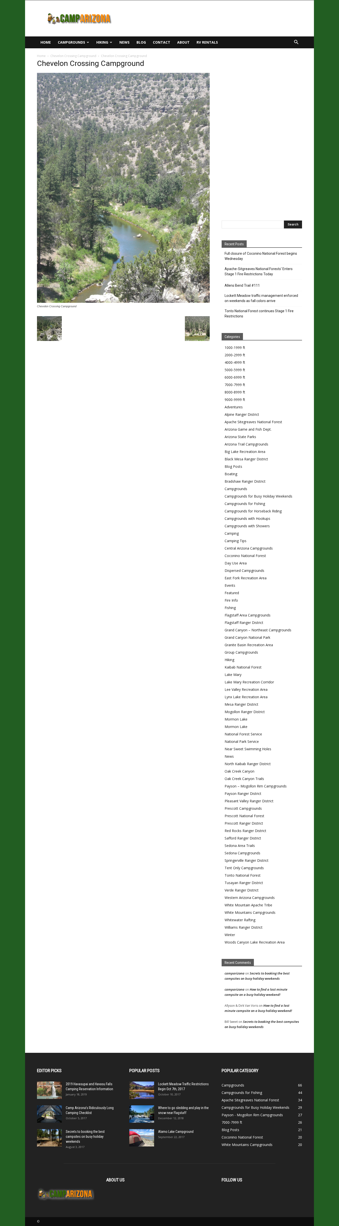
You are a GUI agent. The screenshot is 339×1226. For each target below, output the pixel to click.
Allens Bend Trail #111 (242, 285)
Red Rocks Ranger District (245, 830)
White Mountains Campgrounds (250, 912)
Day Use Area (236, 563)
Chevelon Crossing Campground (73, 56)
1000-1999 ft (235, 347)
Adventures (234, 407)
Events (230, 585)
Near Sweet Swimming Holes (248, 749)
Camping (232, 533)
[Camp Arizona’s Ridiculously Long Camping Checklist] (49, 1114)
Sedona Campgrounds (242, 853)
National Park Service (242, 741)
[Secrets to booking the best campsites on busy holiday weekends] (49, 1137)
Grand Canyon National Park (247, 637)
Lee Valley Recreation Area (246, 689)
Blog (141, 42)
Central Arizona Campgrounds (249, 548)
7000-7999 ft (235, 384)
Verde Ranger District (242, 890)
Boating (231, 474)
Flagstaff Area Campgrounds (248, 615)
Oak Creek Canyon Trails (244, 778)
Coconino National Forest (245, 555)
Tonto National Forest (243, 875)
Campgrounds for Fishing (245, 503)
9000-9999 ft (235, 399)
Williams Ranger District (244, 927)
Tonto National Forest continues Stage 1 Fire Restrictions (259, 313)
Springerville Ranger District (247, 860)
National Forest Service (243, 734)
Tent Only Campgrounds (244, 867)
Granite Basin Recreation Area (249, 644)
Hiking (102, 42)
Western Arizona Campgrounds (250, 897)
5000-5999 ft (235, 369)
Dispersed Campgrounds (244, 570)
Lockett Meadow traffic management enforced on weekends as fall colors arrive (261, 298)
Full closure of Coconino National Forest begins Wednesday (261, 256)
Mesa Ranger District (241, 704)
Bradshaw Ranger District (245, 481)
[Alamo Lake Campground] (141, 1137)
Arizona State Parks (240, 436)
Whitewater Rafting (240, 920)
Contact (161, 42)
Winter (230, 934)
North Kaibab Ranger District (248, 763)
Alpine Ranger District (242, 414)
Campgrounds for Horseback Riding (253, 511)
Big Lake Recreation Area (245, 451)
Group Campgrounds (241, 652)
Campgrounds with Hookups (247, 518)
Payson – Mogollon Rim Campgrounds (256, 786)
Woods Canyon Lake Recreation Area (255, 942)
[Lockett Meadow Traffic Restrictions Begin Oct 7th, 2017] (141, 1090)
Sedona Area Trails (240, 845)
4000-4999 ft (235, 362)
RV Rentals (207, 42)
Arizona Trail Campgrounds (246, 444)
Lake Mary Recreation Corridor (249, 682)
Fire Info (231, 600)
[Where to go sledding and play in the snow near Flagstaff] (141, 1114)
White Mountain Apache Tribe (248, 905)
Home (45, 42)
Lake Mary (233, 674)
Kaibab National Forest (243, 667)
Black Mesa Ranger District (246, 459)
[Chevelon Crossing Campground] (123, 302)
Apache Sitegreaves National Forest (253, 421)
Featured (232, 592)
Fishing (230, 607)
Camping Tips (235, 540)
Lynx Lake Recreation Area (246, 697)
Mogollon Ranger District (245, 711)
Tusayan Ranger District (244, 882)
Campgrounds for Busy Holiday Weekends (258, 496)
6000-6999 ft (235, 377)
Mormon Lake (236, 719)
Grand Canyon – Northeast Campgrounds (258, 630)
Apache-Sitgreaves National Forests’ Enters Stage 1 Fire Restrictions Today (259, 271)
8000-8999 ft (235, 392)
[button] (296, 42)
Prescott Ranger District (244, 823)
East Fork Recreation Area (246, 578)
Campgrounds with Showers (247, 526)
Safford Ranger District (243, 838)
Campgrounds (71, 42)
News (124, 42)
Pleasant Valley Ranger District (249, 801)
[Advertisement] (211, 18)
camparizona (234, 973)
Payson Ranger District (243, 793)
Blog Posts (233, 466)
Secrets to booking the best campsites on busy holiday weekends (85, 1136)
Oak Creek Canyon (239, 771)
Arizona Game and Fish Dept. (248, 429)
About (183, 42)
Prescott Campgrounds (243, 808)
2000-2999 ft (235, 355)
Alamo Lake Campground (176, 1132)
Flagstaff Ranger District (244, 622)
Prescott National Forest (244, 815)
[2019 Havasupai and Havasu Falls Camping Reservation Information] (49, 1090)
